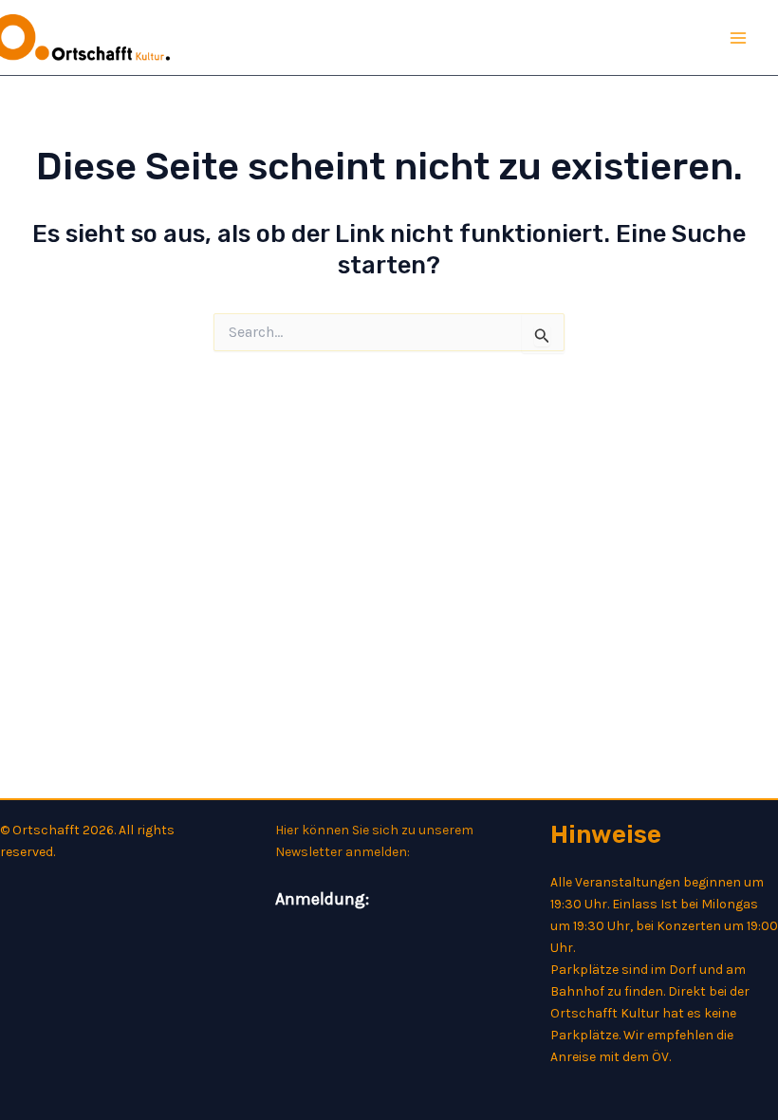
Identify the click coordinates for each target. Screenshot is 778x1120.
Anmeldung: (322, 898)
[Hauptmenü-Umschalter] (738, 38)
